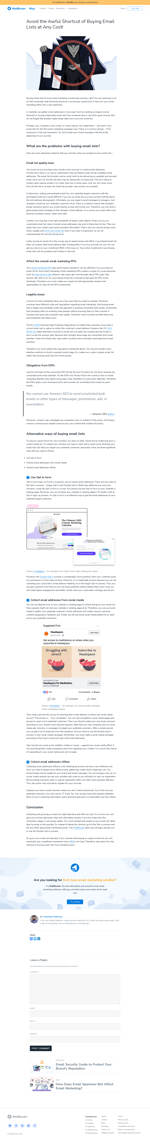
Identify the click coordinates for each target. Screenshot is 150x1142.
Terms (120, 1116)
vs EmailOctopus (91, 1133)
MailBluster (79, 827)
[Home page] (17, 1116)
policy (111, 414)
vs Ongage (89, 1123)
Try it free (135, 8)
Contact (104, 1119)
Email (33, 1021)
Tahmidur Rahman (52, 916)
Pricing (51, 8)
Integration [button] (72, 8)
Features (43, 8)
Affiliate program (107, 1133)
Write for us (105, 1129)
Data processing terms (126, 1129)
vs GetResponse (91, 1130)
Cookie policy (123, 1123)
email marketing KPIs (41, 267)
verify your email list (54, 230)
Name (33, 1008)
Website (33, 1034)
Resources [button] (60, 8)
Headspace (54, 705)
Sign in (123, 8)
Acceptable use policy (126, 1126)
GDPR (37, 325)
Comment (34, 972)
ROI (72, 841)
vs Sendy (88, 1120)
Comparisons (91, 1116)
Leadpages (39, 571)
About (103, 1116)
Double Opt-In (47, 576)
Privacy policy (123, 1119)
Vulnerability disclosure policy (129, 1133)
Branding (104, 1126)
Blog (103, 1123)
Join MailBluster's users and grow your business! (75, 2)
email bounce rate (42, 274)
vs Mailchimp (90, 1126)
